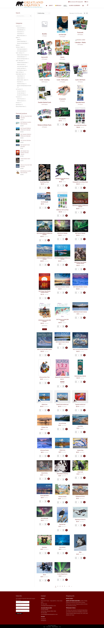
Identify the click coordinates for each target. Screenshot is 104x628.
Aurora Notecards (20, 29)
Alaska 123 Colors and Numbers (62, 377)
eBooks (18, 39)
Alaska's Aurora (20, 77)
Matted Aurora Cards (21, 35)
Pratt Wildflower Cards (21, 70)
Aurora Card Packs (20, 27)
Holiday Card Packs (20, 64)
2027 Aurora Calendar (80, 233)
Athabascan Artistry (80, 496)
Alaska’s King (80, 450)
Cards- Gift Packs (19, 72)
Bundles (17, 45)
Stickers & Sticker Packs (20, 106)
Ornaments (18, 96)
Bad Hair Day (62, 524)
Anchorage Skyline (44, 495)
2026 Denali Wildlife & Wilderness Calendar (44, 258)
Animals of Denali (62, 496)
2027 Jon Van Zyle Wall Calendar (80, 349)
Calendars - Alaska (19, 47)
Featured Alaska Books (21, 41)
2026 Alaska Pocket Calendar (80, 311)
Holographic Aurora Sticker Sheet (80, 182)
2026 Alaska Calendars (21, 49)
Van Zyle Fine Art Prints (21, 95)
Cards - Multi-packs (19, 60)
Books (17, 37)
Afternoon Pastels (44, 450)
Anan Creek (80, 472)
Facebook (43, 618)
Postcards (18, 102)
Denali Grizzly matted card (62, 404)
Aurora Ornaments (20, 98)
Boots (44, 574)
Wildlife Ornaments (21, 100)
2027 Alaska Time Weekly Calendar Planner (44, 292)
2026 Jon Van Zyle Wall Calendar (44, 349)
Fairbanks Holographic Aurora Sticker (62, 179)
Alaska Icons (44, 404)
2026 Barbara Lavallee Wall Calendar (44, 320)
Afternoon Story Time (44, 377)
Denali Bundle (62, 145)
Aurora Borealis (44, 518)
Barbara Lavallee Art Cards (22, 54)
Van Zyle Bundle (44, 202)
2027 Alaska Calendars (21, 51)
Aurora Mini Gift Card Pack (80, 125)
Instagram (43, 620)
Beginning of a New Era (80, 519)
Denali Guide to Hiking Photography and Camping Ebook (80, 153)
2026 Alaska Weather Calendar (62, 286)
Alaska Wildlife (20, 76)
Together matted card (80, 404)
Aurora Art (18, 26)
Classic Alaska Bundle (44, 146)
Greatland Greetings (21, 83)
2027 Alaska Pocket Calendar (62, 342)
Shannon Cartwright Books (22, 43)
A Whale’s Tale (44, 427)
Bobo (80, 552)
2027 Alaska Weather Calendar (80, 286)
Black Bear (44, 547)
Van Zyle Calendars (20, 93)
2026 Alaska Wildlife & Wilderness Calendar (80, 206)
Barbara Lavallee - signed (21, 79)
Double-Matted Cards (20, 74)
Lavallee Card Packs (21, 68)
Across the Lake (62, 423)
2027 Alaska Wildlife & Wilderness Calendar (44, 234)
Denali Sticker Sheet (44, 182)
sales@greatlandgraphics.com (48, 605)
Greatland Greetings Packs (22, 62)
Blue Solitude (62, 547)
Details (44, 329)
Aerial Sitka (80, 426)
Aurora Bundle (62, 118)
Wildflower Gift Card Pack (62, 209)
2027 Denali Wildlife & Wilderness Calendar (62, 258)
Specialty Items (18, 104)
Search (30, 16)
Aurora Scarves (20, 31)
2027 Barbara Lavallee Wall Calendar (62, 320)
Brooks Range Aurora (62, 574)
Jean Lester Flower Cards (22, 66)
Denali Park (19, 81)
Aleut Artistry (44, 473)
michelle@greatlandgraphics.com (49, 614)
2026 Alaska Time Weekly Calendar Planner (80, 263)
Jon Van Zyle (18, 89)
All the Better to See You (62, 473)
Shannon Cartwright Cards (22, 58)
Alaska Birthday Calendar (80, 376)
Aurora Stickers (20, 33)
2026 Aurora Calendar (62, 233)
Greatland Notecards (21, 56)
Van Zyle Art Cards (20, 91)
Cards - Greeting (19, 52)
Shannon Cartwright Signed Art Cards (24, 85)
